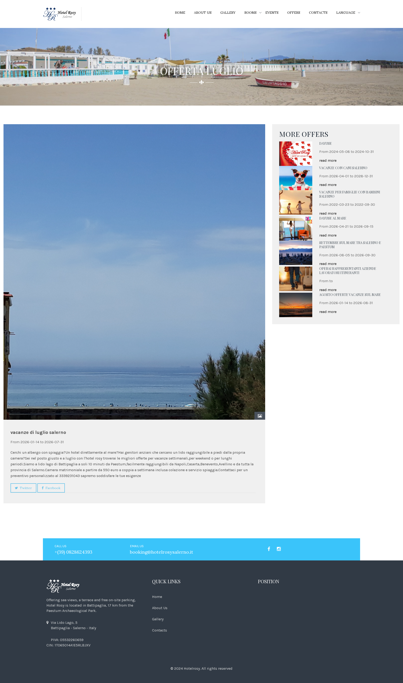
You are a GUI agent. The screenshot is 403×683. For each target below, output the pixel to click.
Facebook (52, 488)
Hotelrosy (192, 668)
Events (271, 12)
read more (328, 160)
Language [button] (345, 12)
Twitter (25, 488)
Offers (293, 12)
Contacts (318, 12)
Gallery (228, 12)
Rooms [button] (250, 12)
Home (180, 12)
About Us (203, 12)
